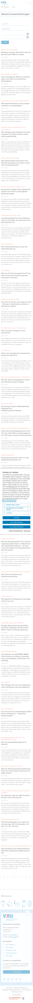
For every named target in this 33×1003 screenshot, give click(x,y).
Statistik (9, 513)
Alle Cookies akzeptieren (16, 527)
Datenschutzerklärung (9, 500)
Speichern (16, 517)
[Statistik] (4, 513)
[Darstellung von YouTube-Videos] (4, 509)
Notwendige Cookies (13, 505)
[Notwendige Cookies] (4, 505)
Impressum (27, 530)
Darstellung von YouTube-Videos (15, 508)
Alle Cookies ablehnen (16, 522)
